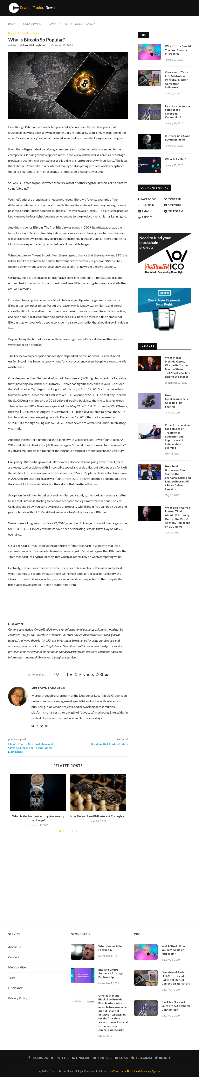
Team (12, 977)
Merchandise (17, 967)
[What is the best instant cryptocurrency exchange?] (38, 792)
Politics (52, 23)
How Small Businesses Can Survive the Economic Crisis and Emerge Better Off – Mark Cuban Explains (178, 478)
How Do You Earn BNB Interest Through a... (98, 816)
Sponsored (125, 23)
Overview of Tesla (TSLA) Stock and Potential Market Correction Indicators (176, 80)
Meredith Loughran (33, 45)
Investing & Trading (80, 23)
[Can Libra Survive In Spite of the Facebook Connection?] (149, 112)
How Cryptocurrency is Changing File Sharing (176, 401)
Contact (13, 957)
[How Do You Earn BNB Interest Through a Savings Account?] (98, 792)
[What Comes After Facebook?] (82, 952)
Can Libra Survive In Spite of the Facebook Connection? (177, 111)
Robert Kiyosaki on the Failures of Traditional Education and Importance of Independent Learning (177, 436)
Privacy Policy (17, 998)
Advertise (14, 947)
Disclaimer (15, 988)
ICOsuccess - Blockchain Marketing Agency (135, 1071)
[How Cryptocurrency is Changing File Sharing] (149, 401)
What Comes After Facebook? (110, 948)
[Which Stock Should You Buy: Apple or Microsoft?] (149, 52)
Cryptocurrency (26, 23)
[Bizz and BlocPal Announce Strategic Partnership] (82, 975)
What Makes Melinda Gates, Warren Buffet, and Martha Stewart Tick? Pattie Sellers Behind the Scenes (177, 367)
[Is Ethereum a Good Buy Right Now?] (149, 141)
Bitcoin (12, 33)
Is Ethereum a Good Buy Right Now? (177, 137)
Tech (106, 23)
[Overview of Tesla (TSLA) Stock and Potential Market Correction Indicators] (149, 78)
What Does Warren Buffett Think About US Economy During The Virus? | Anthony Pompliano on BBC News (177, 517)
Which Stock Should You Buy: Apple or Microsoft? (178, 49)
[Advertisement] (99, 884)
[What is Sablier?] (149, 165)
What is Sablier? (175, 159)
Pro (141, 23)
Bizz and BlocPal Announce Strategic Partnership (111, 973)
